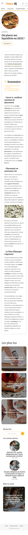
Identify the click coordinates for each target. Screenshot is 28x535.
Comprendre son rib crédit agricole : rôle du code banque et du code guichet (14, 498)
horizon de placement (14, 64)
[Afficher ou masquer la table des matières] (22, 82)
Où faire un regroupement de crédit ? (14, 411)
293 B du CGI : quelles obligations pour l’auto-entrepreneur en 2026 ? (14, 454)
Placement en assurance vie (12, 88)
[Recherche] (23, 3)
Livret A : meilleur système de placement (13, 86)
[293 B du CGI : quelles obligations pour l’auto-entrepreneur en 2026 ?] (14, 446)
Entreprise (7, 43)
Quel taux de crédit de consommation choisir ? (14, 358)
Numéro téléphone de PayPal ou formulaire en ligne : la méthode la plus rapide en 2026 (14, 474)
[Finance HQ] (11, 3)
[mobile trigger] (3, 3)
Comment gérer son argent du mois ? (14, 384)
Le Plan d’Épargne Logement (12, 90)
